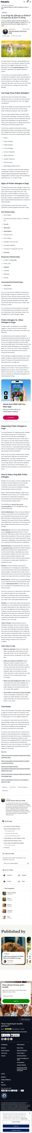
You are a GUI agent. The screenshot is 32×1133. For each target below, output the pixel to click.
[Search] (24, 2)
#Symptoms (5, 790)
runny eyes (13, 260)
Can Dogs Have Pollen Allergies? (12, 826)
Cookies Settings (21, 1065)
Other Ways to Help (10, 845)
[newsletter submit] (28, 863)
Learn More (11, 417)
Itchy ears (6, 252)
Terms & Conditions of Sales (23, 1059)
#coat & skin (13, 787)
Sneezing (6, 267)
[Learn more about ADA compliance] (16, 1095)
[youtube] (8, 1039)
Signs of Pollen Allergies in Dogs (12, 828)
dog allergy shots (8, 548)
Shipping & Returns (22, 1050)
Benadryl (8, 532)
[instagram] (5, 1039)
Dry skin (6, 224)
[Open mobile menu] (30, 2)
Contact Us (4, 1053)
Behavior (3, 1077)
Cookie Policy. (24, 1118)
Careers (3, 1055)
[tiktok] (11, 1039)
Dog (6, 5)
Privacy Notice (21, 1053)
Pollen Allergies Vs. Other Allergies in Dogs (14, 838)
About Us (3, 1047)
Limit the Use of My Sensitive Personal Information (22, 1069)
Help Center (20, 1047)
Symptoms (10, 5)
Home (2, 5)
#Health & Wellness (23, 787)
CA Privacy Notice (21, 1055)
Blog (2, 1082)
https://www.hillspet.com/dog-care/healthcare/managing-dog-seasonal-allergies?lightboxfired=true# (15, 768)
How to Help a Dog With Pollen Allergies (14, 843)
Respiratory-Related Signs (12, 833)
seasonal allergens (18, 67)
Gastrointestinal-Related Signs (12, 835)
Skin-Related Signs (10, 831)
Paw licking (7, 227)
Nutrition (3, 1084)
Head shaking (7, 231)
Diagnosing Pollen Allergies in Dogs (13, 840)
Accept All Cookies (16, 1130)
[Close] (29, 1113)
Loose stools (7, 285)
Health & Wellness (6, 1079)
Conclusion (7, 847)
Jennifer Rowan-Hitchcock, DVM (18, 32)
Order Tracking (5, 1050)
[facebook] (2, 1039)
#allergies (4, 787)
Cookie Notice (20, 1062)
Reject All (16, 1126)
